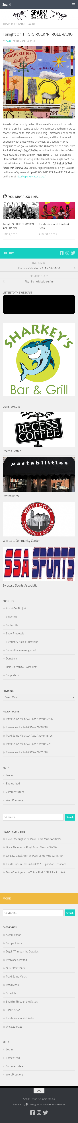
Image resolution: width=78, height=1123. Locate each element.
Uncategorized (14, 1026)
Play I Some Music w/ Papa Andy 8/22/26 (29, 719)
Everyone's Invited (16, 960)
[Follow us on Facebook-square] (61, 253)
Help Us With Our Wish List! (21, 667)
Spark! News (13, 1010)
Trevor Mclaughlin (16, 839)
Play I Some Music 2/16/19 (47, 855)
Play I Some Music (16, 976)
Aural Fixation (13, 934)
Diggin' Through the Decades (22, 951)
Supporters (12, 675)
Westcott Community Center (21, 540)
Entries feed (13, 783)
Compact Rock (14, 943)
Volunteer (11, 616)
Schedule (11, 993)
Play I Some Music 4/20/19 (45, 839)
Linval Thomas (14, 847)
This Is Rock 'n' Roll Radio (19, 24)
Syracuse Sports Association (21, 585)
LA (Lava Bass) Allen (17, 855)
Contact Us (12, 625)
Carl (8, 41)
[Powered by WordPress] (27, 1104)
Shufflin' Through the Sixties (22, 1001)
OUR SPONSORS (15, 968)
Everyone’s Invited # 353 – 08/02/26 (27, 752)
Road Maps (12, 985)
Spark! (6, 4)
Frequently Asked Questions (22, 642)
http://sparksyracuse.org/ (31, 176)
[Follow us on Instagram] (67, 253)
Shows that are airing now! (21, 650)
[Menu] (73, 4)
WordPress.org (14, 800)
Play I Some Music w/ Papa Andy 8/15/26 (29, 735)
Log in (9, 775)
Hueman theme (57, 1104)
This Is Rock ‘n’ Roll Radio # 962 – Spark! (28, 864)
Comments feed (15, 792)
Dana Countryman (16, 872)
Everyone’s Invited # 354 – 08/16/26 (27, 727)
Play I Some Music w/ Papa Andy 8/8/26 (28, 744)
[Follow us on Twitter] (73, 253)
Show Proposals (15, 633)
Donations (12, 658)
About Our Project (16, 608)
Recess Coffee (12, 451)
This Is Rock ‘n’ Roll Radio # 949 (47, 872)
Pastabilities (11, 496)
